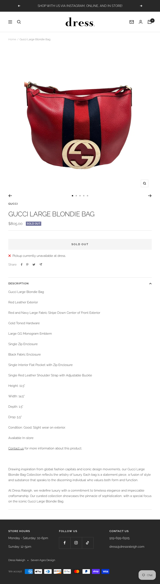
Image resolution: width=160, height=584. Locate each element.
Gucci (13, 203)
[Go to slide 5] (87, 195)
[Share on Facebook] (21, 264)
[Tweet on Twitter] (34, 264)
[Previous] (10, 195)
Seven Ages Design (43, 560)
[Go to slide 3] (80, 195)
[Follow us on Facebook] (64, 543)
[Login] (140, 22)
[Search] (19, 22)
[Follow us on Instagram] (76, 543)
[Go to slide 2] (76, 195)
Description (18, 283)
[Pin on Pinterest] (27, 264)
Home (12, 39)
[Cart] (150, 22)
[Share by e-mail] (40, 264)
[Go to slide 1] (72, 195)
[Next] (150, 195)
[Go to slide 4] (83, 195)
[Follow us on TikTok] (87, 543)
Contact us (16, 448)
